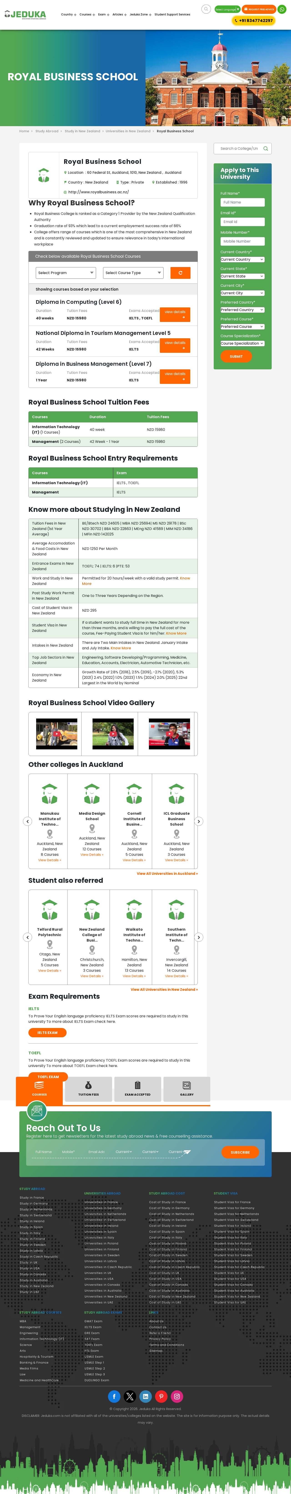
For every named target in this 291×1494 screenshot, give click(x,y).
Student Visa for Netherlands (236, 1214)
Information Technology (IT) (42, 1339)
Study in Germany (34, 1203)
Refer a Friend (160, 1333)
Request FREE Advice (261, 9)
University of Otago (178, 932)
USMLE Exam (94, 1357)
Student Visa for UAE (230, 1302)
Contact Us (158, 1327)
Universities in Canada (102, 1285)
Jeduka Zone (139, 14)
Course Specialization (241, 336)
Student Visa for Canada (233, 1285)
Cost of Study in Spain (167, 1232)
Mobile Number (235, 232)
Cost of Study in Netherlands (171, 1214)
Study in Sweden (33, 1245)
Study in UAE (29, 1292)
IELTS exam (48, 1032)
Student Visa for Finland (233, 1249)
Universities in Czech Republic (108, 1267)
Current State (234, 268)
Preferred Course (237, 319)
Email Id (228, 213)
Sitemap (156, 1351)
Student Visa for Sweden (233, 1255)
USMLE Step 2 (95, 1368)
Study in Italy (30, 1233)
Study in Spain (31, 1227)
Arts (23, 1351)
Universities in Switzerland (105, 1220)
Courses (85, 14)
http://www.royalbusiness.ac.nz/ (98, 192)
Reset (180, 278)
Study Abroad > (49, 131)
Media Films (29, 1368)
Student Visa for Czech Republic (239, 1267)
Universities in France (101, 1202)
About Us (156, 1321)
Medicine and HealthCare (39, 1380)
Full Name (230, 193)
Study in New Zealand (37, 1286)
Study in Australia (34, 1280)
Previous (27, 821)
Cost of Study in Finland (168, 1249)
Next (198, 821)
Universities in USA (99, 1279)
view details (175, 311)
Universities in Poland (101, 1243)
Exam (102, 14)
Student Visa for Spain (232, 1232)
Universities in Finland (102, 1249)
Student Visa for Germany (234, 1208)
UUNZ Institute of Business (183, 819)
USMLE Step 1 (94, 1362)
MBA (23, 1321)
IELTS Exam (93, 1327)
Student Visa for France (232, 1202)
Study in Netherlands (36, 1209)
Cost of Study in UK (164, 1273)
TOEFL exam (48, 1077)
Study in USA (30, 1268)
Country (67, 14)
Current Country (236, 252)
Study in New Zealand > (85, 131)
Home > (27, 131)
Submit (236, 356)
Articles (118, 14)
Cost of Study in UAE (165, 1302)
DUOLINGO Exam (97, 1380)
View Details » (56, 854)
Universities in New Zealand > (131, 131)
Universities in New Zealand (106, 1296)
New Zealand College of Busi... (51, 935)
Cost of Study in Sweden (168, 1255)
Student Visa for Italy (230, 1237)
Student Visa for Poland (232, 1243)
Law (23, 1374)
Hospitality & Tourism (37, 1357)
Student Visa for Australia (234, 1291)
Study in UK (29, 1262)
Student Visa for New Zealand (237, 1296)
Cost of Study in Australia (169, 1291)
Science (26, 1345)
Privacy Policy (160, 1339)
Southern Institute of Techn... (136, 935)
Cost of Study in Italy (165, 1237)
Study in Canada (33, 1274)
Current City (232, 285)
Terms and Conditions (166, 1345)
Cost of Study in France (167, 1202)
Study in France (32, 1198)
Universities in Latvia (101, 1261)
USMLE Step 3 (95, 1374)
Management (30, 1327)
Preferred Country (238, 302)
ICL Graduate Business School (141, 819)
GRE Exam (92, 1333)
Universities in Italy (99, 1237)
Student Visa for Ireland (232, 1226)
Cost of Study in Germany (169, 1208)
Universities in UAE (99, 1302)
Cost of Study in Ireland (167, 1226)
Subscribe (240, 1152)
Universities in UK (98, 1273)
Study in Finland (32, 1239)
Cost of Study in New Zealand (172, 1296)
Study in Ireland (32, 1221)
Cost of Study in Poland (167, 1243)
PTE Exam (92, 1351)
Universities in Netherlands (105, 1214)
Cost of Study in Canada (168, 1285)
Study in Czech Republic (39, 1256)
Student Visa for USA (230, 1279)
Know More (176, 633)
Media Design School (56, 816)
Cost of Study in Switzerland (171, 1220)
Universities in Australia (103, 1291)
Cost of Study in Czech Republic (174, 1267)
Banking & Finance (34, 1362)
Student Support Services (172, 14)
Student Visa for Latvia (232, 1261)
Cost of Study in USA (165, 1279)
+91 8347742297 (256, 20)
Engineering (29, 1333)
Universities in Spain (101, 1232)
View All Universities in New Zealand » (164, 989)
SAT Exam (92, 1339)
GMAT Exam (94, 1321)
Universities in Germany (103, 1208)
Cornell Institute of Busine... (99, 819)
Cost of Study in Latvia (167, 1261)
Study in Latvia (31, 1251)
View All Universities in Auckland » (167, 873)
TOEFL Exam (94, 1345)
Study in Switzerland (36, 1215)
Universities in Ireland (101, 1226)
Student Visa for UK (229, 1273)
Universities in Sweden (102, 1255)
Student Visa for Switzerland (236, 1220)
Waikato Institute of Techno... (94, 935)
